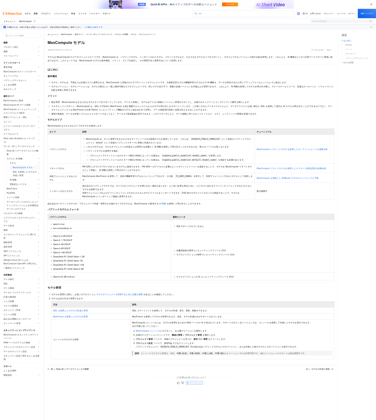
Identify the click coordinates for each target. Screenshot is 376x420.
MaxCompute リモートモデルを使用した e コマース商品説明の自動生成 (291, 168)
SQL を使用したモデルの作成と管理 (70, 310)
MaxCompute (25, 21)
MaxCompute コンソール (148, 330)
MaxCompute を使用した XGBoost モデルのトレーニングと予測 (287, 177)
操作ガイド (79, 34)
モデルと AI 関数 (121, 34)
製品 (329, 49)
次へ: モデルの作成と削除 (318, 368)
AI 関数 (162, 203)
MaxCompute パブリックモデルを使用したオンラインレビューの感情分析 (292, 149)
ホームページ (53, 34)
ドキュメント (10, 21)
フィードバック (196, 383)
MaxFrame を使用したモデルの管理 (70, 316)
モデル (133, 34)
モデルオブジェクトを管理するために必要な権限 (119, 294)
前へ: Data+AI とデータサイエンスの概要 (70, 368)
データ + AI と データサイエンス (99, 34)
